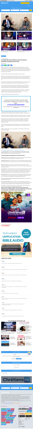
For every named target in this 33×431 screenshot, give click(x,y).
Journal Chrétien (11, 151)
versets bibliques (4, 419)
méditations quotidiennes (10, 419)
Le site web (13, 358)
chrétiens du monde (4, 412)
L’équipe (26, 419)
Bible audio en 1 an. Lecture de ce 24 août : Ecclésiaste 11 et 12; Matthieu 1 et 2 (8, 333)
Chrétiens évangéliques (10, 410)
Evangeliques (3, 422)
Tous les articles (19, 358)
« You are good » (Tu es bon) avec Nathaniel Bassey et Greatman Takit (23, 51)
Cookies (20, 419)
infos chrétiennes (4, 424)
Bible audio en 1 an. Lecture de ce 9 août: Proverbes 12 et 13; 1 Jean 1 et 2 (29, 343)
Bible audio (3, 417)
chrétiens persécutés (4, 410)
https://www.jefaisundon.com (18, 190)
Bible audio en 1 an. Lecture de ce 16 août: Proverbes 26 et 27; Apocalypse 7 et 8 (29, 338)
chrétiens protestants (10, 412)
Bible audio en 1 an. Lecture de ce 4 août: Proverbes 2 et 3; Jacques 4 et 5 (24, 333)
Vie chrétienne (8, 422)
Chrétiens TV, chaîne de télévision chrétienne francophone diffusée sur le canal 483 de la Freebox (21, 423)
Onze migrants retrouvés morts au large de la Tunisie (13, 344)
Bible (6, 417)
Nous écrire (20, 417)
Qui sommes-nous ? (27, 417)
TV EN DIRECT (5, 225)
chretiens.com (20, 186)
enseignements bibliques (11, 417)
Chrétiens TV (22, 178)
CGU (19, 418)
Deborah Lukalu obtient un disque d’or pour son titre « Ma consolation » (8, 51)
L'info (11, 422)
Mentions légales (27, 418)
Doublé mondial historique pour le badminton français (13, 338)
